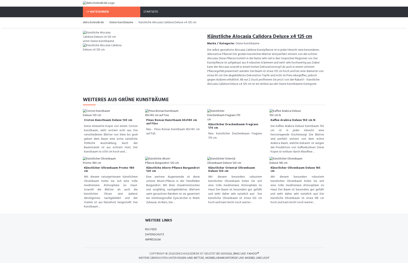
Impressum (153, 239)
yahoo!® (253, 253)
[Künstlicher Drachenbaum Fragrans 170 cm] (224, 115)
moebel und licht (257, 258)
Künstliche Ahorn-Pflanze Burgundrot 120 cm (173, 169)
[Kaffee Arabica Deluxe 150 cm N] (286, 113)
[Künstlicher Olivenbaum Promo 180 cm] (100, 160)
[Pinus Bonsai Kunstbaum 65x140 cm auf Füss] (162, 113)
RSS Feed (151, 229)
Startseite (150, 11)
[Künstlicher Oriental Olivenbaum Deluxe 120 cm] (224, 160)
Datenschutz (154, 234)
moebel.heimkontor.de (221, 258)
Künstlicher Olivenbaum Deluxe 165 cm (295, 169)
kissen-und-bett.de (190, 258)
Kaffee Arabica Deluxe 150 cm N (293, 120)
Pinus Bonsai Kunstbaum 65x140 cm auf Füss (171, 122)
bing (236, 253)
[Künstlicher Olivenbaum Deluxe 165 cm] (286, 160)
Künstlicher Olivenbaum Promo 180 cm (109, 169)
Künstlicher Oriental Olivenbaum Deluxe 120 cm (231, 169)
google (226, 253)
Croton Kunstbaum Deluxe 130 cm (108, 120)
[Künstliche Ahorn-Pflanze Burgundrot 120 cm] (162, 160)
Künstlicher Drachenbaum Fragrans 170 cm (233, 126)
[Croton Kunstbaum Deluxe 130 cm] (100, 113)
